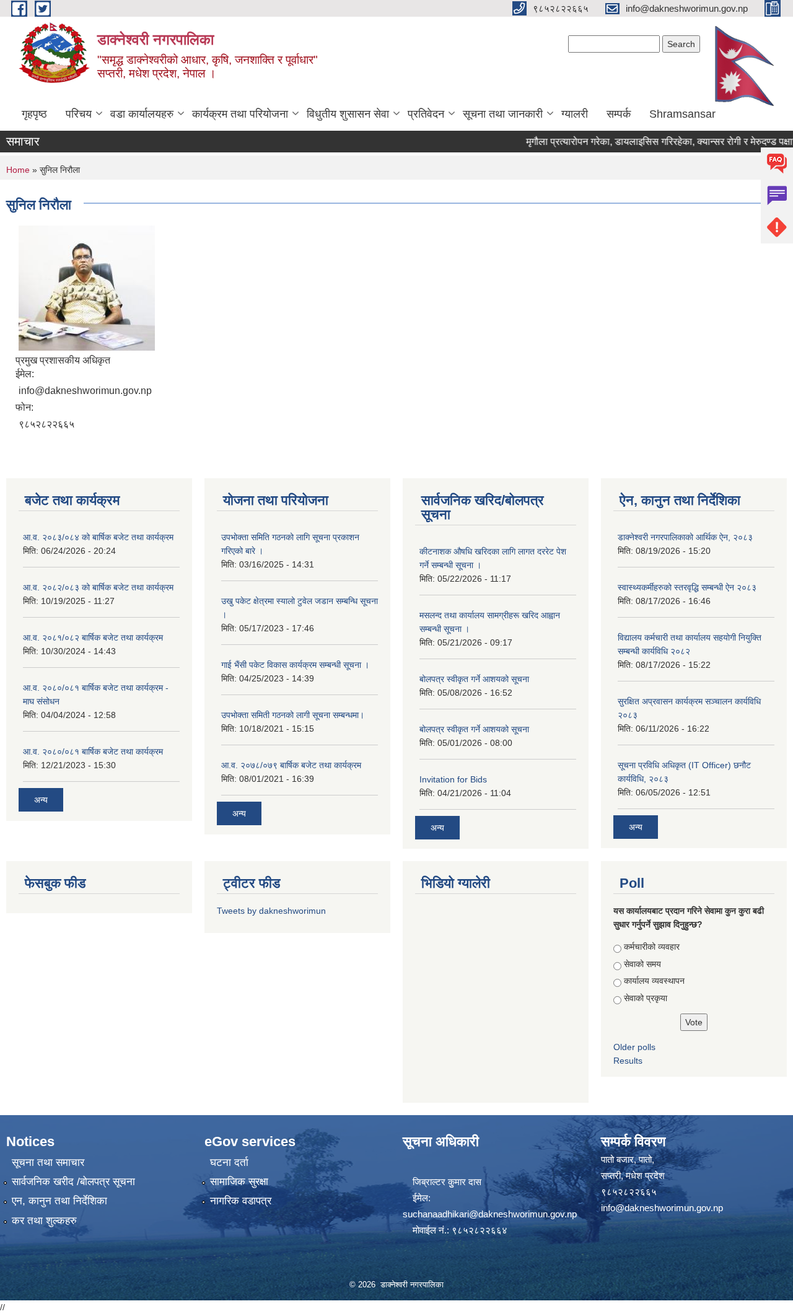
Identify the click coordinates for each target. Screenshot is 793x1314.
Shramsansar (682, 114)
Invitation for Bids (453, 779)
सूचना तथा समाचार (48, 1162)
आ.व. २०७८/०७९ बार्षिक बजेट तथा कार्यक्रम (291, 765)
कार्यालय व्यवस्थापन (654, 981)
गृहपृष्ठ (34, 114)
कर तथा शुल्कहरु (44, 1221)
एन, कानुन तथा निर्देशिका (59, 1201)
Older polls (634, 1047)
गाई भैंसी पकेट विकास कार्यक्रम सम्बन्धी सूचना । (295, 665)
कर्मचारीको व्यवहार (652, 947)
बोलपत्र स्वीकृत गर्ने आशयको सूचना (474, 679)
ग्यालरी (574, 114)
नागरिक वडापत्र (240, 1201)
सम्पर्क (619, 114)
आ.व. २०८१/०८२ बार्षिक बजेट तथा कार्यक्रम (93, 637)
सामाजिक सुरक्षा (239, 1182)
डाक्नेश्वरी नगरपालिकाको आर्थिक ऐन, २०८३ (685, 537)
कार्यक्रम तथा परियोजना (240, 114)
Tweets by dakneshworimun (271, 911)
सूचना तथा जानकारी (503, 114)
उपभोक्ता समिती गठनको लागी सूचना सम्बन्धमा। (292, 715)
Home (18, 170)
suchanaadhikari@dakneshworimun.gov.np (490, 1214)
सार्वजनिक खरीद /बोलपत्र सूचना (73, 1182)
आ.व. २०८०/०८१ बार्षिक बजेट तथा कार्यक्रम (93, 751)
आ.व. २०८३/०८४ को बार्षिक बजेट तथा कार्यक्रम (98, 537)
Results (627, 1061)
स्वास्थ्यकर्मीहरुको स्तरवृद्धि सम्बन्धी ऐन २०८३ (687, 587)
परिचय (79, 114)
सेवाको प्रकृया (645, 998)
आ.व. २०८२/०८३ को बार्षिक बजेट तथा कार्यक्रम (98, 587)
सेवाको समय (642, 964)
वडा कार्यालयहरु (141, 114)
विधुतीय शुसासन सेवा (348, 114)
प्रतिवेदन (426, 114)
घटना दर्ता (229, 1162)
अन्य (41, 800)
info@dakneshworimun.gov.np (662, 1207)
